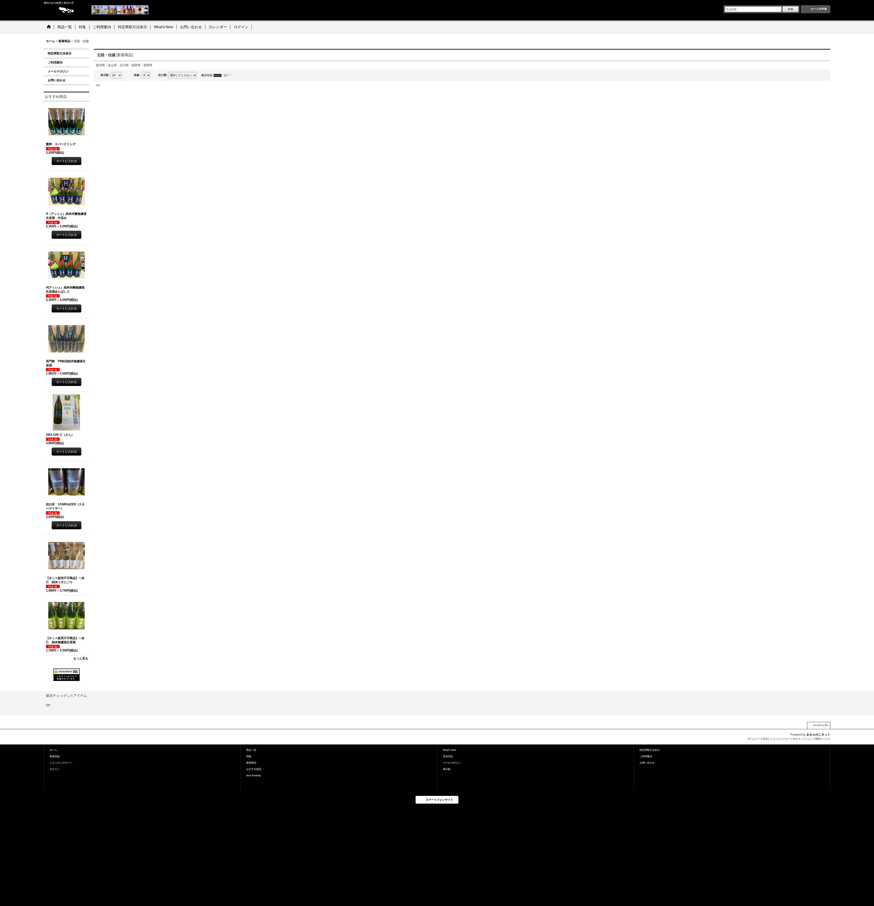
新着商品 (251, 762)
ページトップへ (821, 725)
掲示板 (446, 769)
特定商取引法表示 (59, 53)
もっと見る (80, 658)
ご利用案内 (55, 62)
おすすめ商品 (253, 769)
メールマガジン (58, 71)
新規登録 (55, 756)
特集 (248, 756)
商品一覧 (251, 750)
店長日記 (448, 756)
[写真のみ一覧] (219, 75)
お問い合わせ (57, 80)
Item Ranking (253, 775)
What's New (449, 750)
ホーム (53, 750)
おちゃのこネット (818, 734)
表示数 (104, 75)
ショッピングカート (61, 762)
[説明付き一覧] (229, 75)
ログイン (55, 769)
